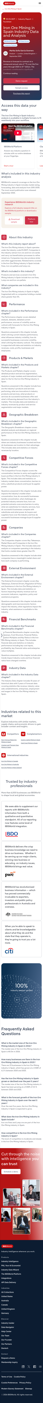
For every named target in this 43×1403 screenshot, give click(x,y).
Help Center (6, 1332)
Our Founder (6, 1340)
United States (7, 1296)
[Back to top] (38, 1398)
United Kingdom (8, 1309)
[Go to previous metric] (17, 999)
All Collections (7, 1292)
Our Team (5, 1336)
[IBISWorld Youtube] (40, 1367)
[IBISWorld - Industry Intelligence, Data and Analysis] (9, 4)
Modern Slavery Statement (12, 1389)
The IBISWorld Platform (11, 1274)
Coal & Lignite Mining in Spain (30, 740)
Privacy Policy (25, 1383)
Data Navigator (7, 1327)
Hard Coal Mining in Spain (29, 743)
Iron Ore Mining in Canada (9, 761)
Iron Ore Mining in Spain (13, 9)
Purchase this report (21, 93)
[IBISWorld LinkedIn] (23, 1367)
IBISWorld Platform (10, 41)
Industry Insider (7, 1323)
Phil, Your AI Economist (11, 1266)
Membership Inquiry (9, 1362)
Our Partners (6, 1344)
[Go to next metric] (26, 999)
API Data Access (24, 41)
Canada (4, 1305)
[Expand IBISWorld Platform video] (18, 133)
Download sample (15, 220)
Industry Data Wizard (10, 1270)
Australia (5, 1301)
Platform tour (31, 220)
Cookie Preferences (9, 1383)
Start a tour (8, 166)
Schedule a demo (11, 1172)
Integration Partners (10, 45)
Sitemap (28, 1389)
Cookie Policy (19, 1377)
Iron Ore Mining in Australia (10, 764)
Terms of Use (6, 1377)
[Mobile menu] (40, 4)
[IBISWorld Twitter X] (29, 1367)
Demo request (21, 81)
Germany (5, 1313)
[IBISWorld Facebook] (34, 1367)
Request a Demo (8, 1358)
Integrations (6, 1278)
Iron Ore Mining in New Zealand (11, 767)
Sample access (21, 88)
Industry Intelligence (9, 1261)
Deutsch (4, 1348)
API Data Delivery (8, 1282)
